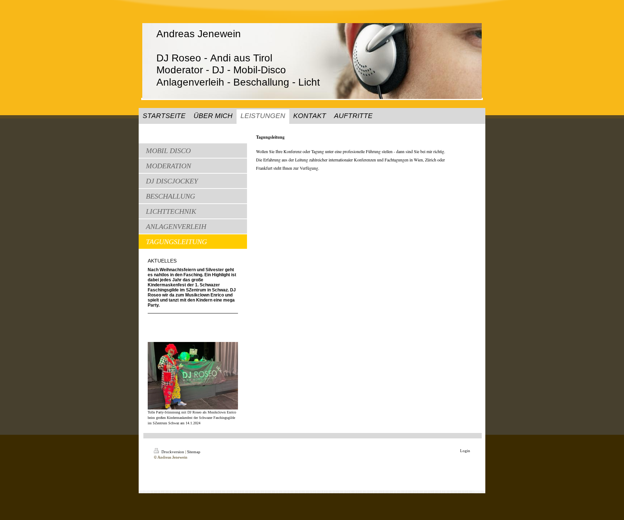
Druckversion (172, 452)
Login (465, 450)
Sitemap (193, 452)
